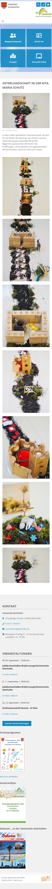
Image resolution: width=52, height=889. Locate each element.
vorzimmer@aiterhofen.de (17, 629)
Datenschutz (7, 880)
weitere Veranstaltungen (17, 723)
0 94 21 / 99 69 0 (12, 623)
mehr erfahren (11, 674)
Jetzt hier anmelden (9, 776)
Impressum (17, 880)
